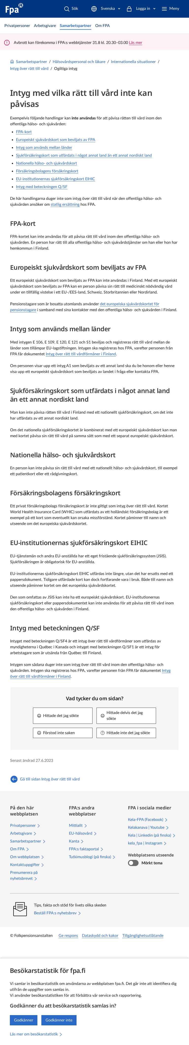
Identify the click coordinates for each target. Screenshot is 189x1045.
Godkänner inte (59, 1020)
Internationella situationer (133, 62)
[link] (17, 26)
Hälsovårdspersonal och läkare (79, 62)
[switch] (133, 863)
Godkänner (23, 1020)
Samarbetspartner (31, 62)
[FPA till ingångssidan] (14, 9)
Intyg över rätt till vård (29, 69)
